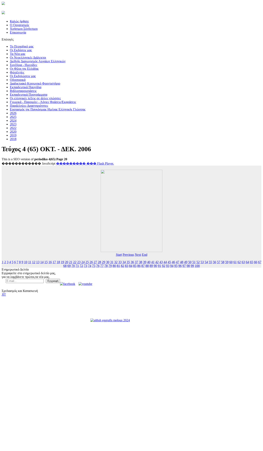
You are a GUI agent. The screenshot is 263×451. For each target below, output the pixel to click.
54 (206, 262)
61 (235, 262)
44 (165, 262)
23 (79, 262)
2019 (13, 135)
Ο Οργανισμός (19, 25)
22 (74, 262)
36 (132, 262)
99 (192, 265)
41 (153, 262)
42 (157, 262)
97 (184, 265)
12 (33, 262)
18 (58, 262)
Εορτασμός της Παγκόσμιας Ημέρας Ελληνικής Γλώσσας (47, 109)
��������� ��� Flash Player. (85, 163)
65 (251, 262)
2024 (13, 120)
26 (91, 262)
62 (239, 262)
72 (81, 265)
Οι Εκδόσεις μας (21, 50)
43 (161, 262)
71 (77, 265)
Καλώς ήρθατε (19, 21)
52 (198, 262)
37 (136, 262)
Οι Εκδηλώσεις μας (23, 76)
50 (189, 262)
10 (25, 262)
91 (159, 265)
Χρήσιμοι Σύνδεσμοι (24, 28)
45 (169, 262)
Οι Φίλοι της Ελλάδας (24, 68)
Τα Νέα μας (17, 54)
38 (140, 262)
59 (226, 262)
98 (188, 265)
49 (185, 262)
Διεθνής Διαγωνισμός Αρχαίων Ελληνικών (38, 61)
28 (99, 262)
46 (173, 262)
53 (202, 262)
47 (177, 262)
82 (122, 265)
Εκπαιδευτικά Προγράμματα (28, 94)
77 (102, 265)
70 (73, 265)
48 (181, 262)
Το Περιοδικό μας (21, 46)
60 (231, 262)
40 (148, 262)
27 (95, 262)
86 (139, 265)
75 (93, 265)
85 (134, 265)
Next (138, 254)
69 (69, 265)
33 (120, 262)
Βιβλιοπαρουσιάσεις (23, 91)
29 (103, 262)
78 (106, 265)
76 (97, 265)
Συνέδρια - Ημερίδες (23, 65)
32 (116, 262)
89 (151, 265)
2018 (13, 139)
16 (50, 262)
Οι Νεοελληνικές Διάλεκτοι (28, 57)
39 (144, 262)
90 (155, 265)
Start (119, 254)
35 (128, 262)
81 (118, 265)
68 (65, 265)
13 (37, 262)
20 (66, 262)
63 (243, 262)
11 (29, 262)
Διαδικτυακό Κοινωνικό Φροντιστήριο (35, 83)
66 (255, 262)
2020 (13, 131)
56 (214, 262)
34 (124, 262)
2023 (13, 124)
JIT (4, 294)
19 (62, 262)
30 (107, 262)
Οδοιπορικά (17, 79)
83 (126, 265)
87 (143, 265)
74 (89, 265)
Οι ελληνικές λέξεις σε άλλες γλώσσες (35, 98)
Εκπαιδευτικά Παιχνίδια (25, 87)
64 (247, 262)
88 (147, 265)
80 (114, 265)
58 (222, 262)
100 (197, 265)
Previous (128, 254)
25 (87, 262)
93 (167, 265)
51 (194, 262)
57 (218, 262)
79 (110, 265)
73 (85, 265)
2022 (13, 128)
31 (111, 262)
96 (180, 265)
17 (54, 262)
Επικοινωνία (18, 32)
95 (176, 265)
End (144, 254)
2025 (13, 117)
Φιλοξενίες (17, 72)
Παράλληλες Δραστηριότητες (29, 105)
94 (171, 265)
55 (210, 262)
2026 (13, 113)
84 (130, 265)
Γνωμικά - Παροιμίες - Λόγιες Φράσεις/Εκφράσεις (43, 102)
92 (163, 265)
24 (83, 262)
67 (259, 262)
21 (70, 262)
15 (46, 262)
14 (42, 262)
